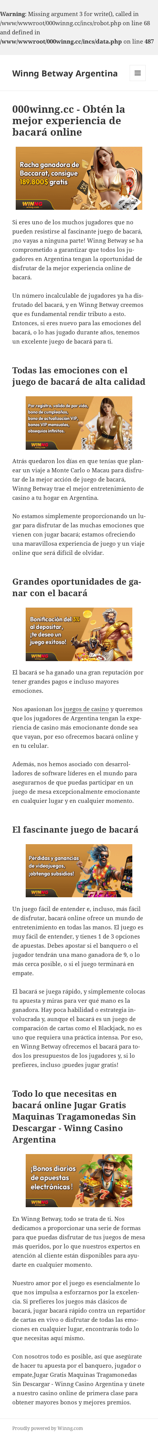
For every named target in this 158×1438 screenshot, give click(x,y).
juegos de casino (86, 709)
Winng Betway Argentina (65, 73)
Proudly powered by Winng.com (47, 1428)
